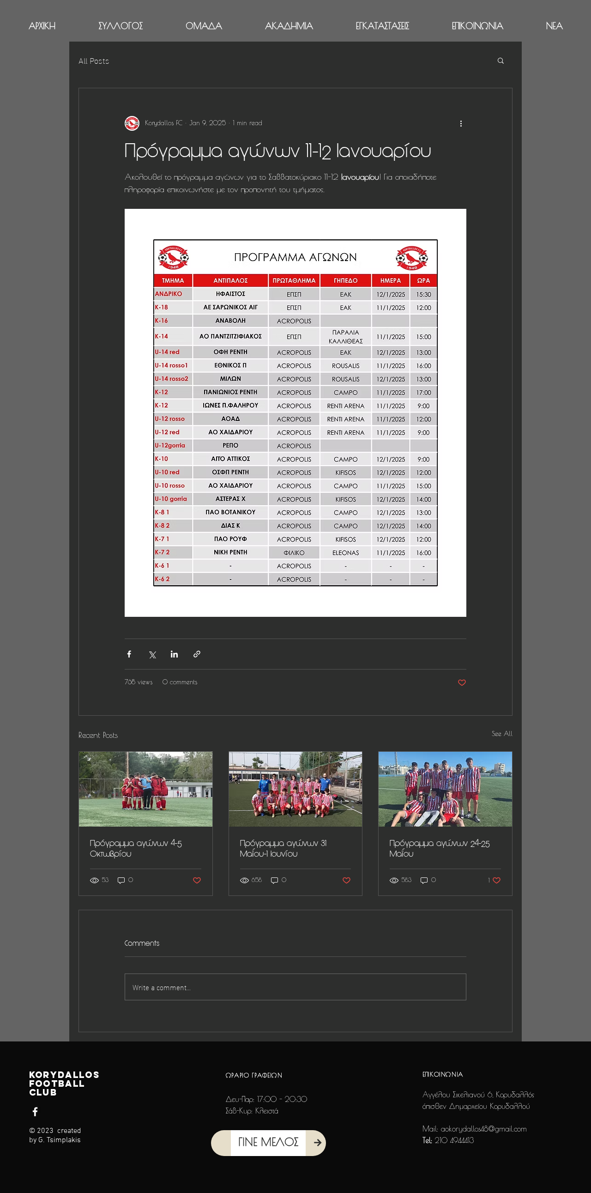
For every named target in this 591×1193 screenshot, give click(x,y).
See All (502, 734)
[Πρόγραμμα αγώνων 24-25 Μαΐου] (445, 789)
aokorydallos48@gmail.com (484, 1129)
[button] (120, 27)
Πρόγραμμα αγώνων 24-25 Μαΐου (440, 848)
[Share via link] (197, 654)
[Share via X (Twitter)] (151, 654)
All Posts (93, 60)
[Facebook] (35, 1112)
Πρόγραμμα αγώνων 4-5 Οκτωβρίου (136, 848)
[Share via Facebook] (129, 654)
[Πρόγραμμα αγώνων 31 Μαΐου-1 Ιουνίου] (295, 789)
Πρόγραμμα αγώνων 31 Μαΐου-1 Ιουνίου (283, 848)
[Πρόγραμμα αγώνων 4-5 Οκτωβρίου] (145, 789)
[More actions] (460, 123)
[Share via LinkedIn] (174, 654)
